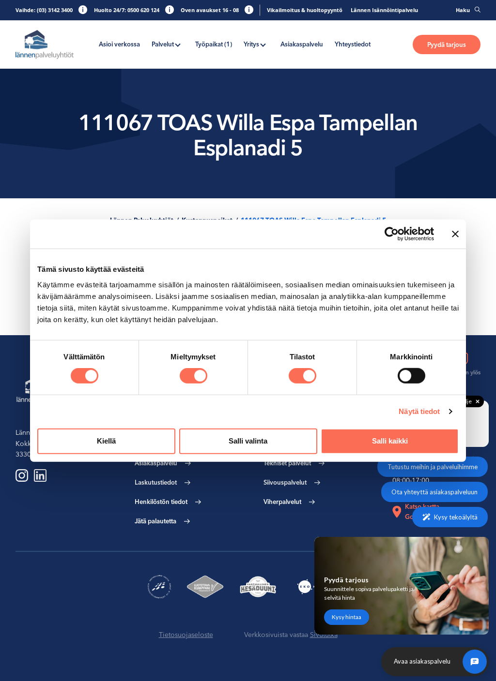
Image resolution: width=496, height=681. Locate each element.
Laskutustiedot (156, 482)
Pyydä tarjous (446, 44)
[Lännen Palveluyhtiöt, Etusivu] (45, 44)
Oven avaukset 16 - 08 (210, 10)
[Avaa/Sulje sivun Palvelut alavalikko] (178, 44)
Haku (463, 10)
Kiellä (106, 441)
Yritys (251, 44)
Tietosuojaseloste (186, 634)
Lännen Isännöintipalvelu (384, 10)
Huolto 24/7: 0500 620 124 (126, 10)
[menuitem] (119, 44)
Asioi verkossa (119, 44)
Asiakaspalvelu (301, 44)
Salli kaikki (390, 441)
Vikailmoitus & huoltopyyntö (304, 10)
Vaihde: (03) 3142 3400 (44, 10)
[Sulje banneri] (455, 234)
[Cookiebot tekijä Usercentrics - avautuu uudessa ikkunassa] (391, 234)
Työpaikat (213, 44)
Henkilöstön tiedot (161, 501)
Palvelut (163, 44)
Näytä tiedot (419, 411)
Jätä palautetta (155, 521)
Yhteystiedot (353, 44)
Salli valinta (248, 441)
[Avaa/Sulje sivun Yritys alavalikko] (263, 44)
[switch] (193, 376)
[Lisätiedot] (82, 9)
